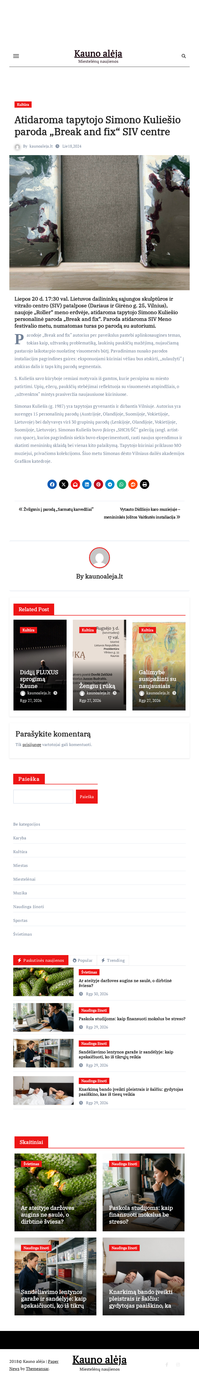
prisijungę (32, 744)
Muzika (20, 893)
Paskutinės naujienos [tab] (43, 960)
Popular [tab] (85, 960)
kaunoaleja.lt (41, 146)
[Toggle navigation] (16, 56)
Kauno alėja (98, 53)
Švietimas (22, 934)
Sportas (20, 920)
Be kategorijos (26, 824)
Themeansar (37, 1368)
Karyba (19, 838)
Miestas (20, 865)
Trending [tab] (115, 960)
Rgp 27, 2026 (31, 700)
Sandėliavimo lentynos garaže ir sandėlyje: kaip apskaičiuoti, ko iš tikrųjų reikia (126, 1054)
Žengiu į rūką (97, 685)
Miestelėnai (24, 879)
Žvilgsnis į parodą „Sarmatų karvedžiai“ (58, 509)
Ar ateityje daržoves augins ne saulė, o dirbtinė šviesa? (125, 983)
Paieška (29, 778)
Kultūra (23, 104)
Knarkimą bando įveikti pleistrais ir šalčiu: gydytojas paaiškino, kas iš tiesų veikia (131, 1092)
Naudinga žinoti (28, 906)
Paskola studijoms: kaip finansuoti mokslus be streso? (132, 1018)
